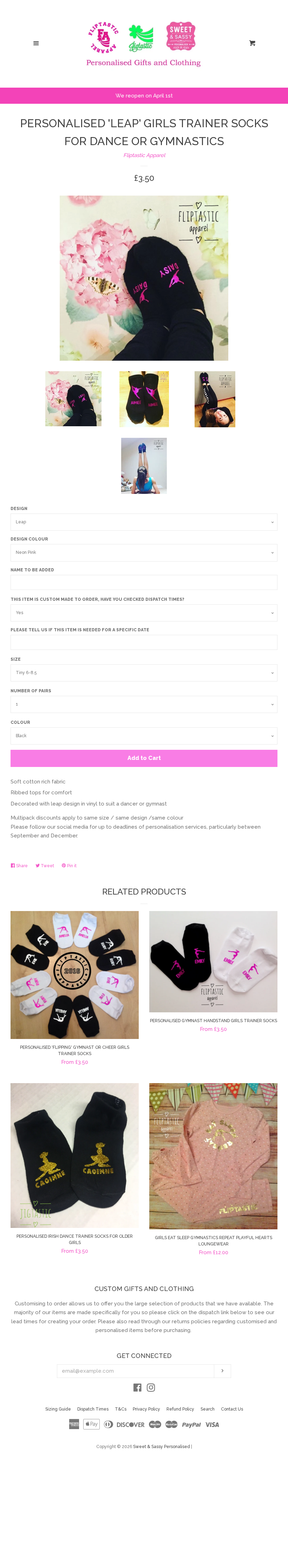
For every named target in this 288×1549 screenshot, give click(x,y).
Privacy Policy (146, 1409)
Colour (20, 722)
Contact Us (232, 1409)
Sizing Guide (58, 1409)
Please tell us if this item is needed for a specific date (80, 629)
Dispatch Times (93, 1409)
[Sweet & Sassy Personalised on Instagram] (151, 1389)
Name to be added (32, 570)
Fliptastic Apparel (144, 155)
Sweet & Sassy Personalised (161, 1446)
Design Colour (29, 539)
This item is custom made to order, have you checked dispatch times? (97, 599)
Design (19, 508)
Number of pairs (31, 690)
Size (16, 659)
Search (208, 1409)
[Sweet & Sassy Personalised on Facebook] (137, 1389)
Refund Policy (180, 1409)
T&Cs (120, 1409)
